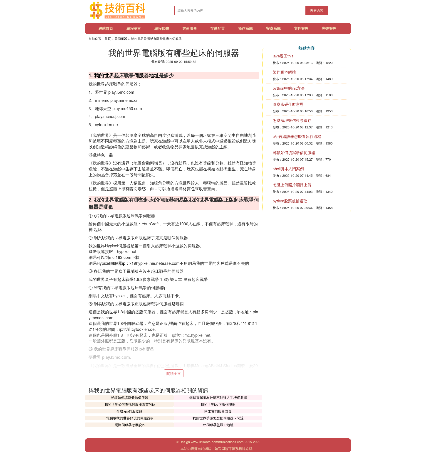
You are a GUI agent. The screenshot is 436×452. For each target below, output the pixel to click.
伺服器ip (117, 263)
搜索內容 (317, 10)
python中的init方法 (289, 88)
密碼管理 (329, 28)
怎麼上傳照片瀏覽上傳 (292, 184)
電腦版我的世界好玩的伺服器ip (129, 417)
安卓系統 (273, 28)
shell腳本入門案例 (288, 168)
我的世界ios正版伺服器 (218, 404)
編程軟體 (161, 28)
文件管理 (301, 28)
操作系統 (245, 28)
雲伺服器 (189, 28)
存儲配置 (217, 28)
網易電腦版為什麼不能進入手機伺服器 (218, 397)
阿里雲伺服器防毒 (218, 411)
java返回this (283, 56)
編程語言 (133, 28)
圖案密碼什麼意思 (288, 104)
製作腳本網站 (284, 72)
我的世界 (104, 75)
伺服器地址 (146, 75)
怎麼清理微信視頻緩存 (292, 120)
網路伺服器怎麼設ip (129, 424)
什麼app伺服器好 (129, 411)
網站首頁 (106, 28)
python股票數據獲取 (290, 201)
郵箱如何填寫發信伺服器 (129, 397)
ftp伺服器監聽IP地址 (218, 424)
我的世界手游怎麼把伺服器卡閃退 (218, 417)
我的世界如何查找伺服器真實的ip (129, 404)
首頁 (107, 38)
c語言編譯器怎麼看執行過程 (297, 136)
